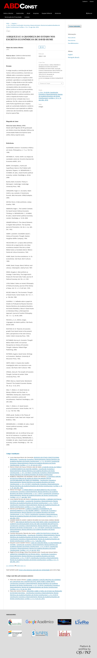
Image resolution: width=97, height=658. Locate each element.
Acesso (92, 1)
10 (18, 566)
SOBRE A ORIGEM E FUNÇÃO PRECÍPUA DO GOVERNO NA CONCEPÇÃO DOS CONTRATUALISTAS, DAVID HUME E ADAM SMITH (35, 580)
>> (25, 566)
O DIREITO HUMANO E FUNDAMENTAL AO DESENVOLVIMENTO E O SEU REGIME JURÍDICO (31, 509)
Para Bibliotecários (73, 43)
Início (7, 23)
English (70, 54)
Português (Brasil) (73, 57)
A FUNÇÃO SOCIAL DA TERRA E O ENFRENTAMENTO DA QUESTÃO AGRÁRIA (35, 468)
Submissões (20, 13)
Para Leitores (71, 37)
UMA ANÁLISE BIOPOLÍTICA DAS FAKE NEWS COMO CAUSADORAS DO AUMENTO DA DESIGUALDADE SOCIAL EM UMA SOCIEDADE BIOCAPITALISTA (34, 523)
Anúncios (58, 13)
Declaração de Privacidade (13, 17)
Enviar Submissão (74, 26)
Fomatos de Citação (45, 83)
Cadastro (85, 1)
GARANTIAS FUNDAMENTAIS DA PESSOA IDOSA (25, 554)
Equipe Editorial (47, 13)
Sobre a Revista (8, 13)
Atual (28, 13)
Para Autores (71, 40)
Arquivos (36, 13)
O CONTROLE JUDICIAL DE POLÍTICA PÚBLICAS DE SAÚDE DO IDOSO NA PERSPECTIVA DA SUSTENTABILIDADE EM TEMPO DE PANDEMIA (35, 478)
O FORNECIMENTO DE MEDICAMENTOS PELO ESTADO (39, 490)
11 (20, 566)
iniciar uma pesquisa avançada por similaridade (34, 570)
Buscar (90, 13)
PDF (42, 47)
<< (7, 566)
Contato (27, 17)
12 (22, 566)
